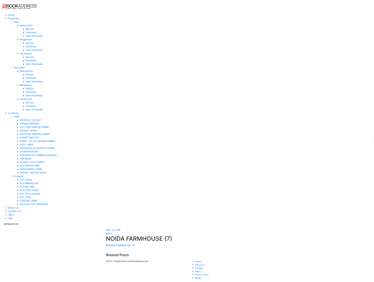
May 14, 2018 (113, 229)
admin (109, 233)
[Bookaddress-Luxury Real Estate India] (19, 6)
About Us (200, 264)
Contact (199, 268)
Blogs (198, 278)
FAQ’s (198, 271)
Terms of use (202, 274)
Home (198, 261)
